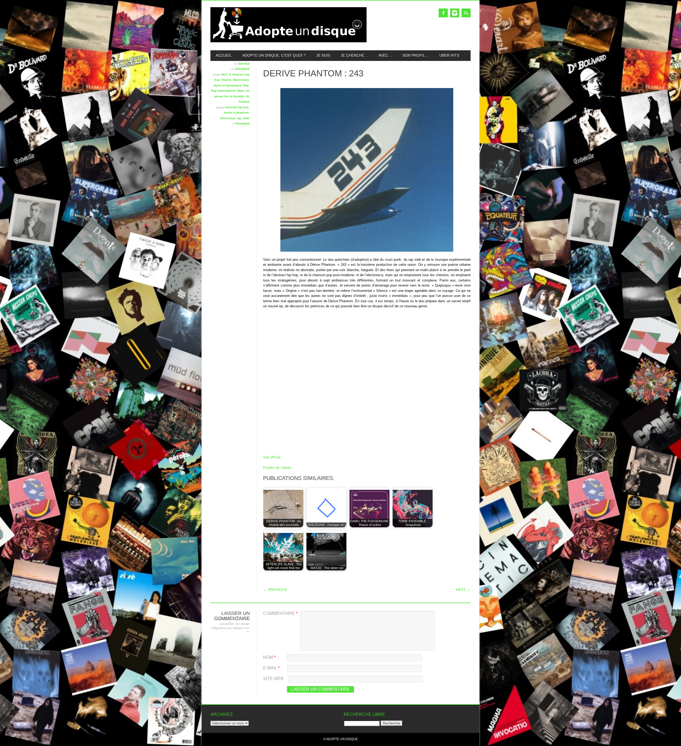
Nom (269, 657)
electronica (227, 118)
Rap (246, 85)
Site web (273, 678)
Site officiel (271, 457)
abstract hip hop (237, 107)
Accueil (224, 55)
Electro (226, 79)
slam (246, 118)
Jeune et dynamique (227, 85)
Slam (240, 90)
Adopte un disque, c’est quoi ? (274, 55)
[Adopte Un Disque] (288, 41)
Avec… (385, 55)
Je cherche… (354, 55)
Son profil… (415, 55)
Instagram (454, 13)
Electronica (241, 79)
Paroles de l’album (277, 468)
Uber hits (449, 55)
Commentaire (280, 613)
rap (239, 118)
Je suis (323, 55)
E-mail (271, 668)
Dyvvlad (244, 63)
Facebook (443, 13)
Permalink (243, 123)
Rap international (223, 90)
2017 (224, 74)
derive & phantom (236, 112)
